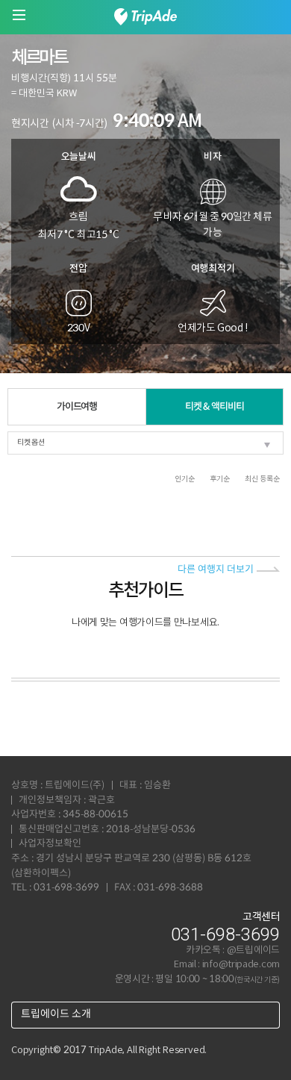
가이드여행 (77, 407)
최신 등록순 (262, 479)
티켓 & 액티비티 (214, 407)
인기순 (185, 479)
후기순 (220, 479)
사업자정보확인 (50, 843)
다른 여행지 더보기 (216, 569)
